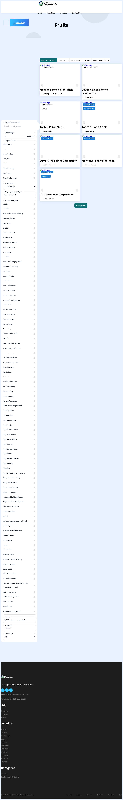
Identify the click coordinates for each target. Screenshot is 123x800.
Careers (4, 711)
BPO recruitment (9, 233)
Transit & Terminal (10, 178)
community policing (10, 266)
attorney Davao (9, 218)
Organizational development (13, 502)
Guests (4, 774)
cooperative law (9, 276)
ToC (120, 795)
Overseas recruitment (11, 507)
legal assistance (9, 435)
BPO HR (5, 228)
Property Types (10, 141)
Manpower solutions (10, 487)
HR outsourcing (9, 396)
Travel (44, 109)
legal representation (10, 449)
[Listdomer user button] (6, 22)
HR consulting (8, 391)
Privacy (100, 795)
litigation (6, 468)
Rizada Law (7, 550)
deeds (5, 339)
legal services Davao (11, 459)
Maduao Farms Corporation (56, 89)
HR (4, 149)
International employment (12, 406)
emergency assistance (11, 348)
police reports (8, 526)
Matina (4, 752)
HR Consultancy (9, 387)
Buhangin (5, 755)
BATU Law (6, 223)
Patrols (5, 516)
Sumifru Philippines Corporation (58, 160)
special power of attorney (12, 559)
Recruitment (7, 540)
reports (5, 545)
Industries (51, 13)
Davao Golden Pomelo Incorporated (95, 91)
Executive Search (9, 367)
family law (7, 372)
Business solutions (10, 242)
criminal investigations (11, 300)
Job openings (8, 415)
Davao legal (7, 329)
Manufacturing (8, 168)
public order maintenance (12, 531)
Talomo (4, 758)
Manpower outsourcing (11, 478)
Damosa (5, 745)
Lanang (4, 742)
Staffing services (9, 564)
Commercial (89, 109)
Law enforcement (9, 420)
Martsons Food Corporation (98, 160)
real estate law (8, 535)
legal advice (7, 425)
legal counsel (8, 444)
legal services (8, 454)
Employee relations (10, 358)
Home (39, 13)
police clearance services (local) (15, 521)
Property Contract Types (14, 192)
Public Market (47, 104)
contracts (6, 271)
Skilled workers (8, 555)
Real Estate (7, 173)
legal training (8, 463)
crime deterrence (9, 286)
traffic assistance (9, 592)
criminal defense (9, 295)
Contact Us (76, 13)
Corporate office (48, 67)
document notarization (11, 343)
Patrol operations (9, 511)
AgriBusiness (89, 104)
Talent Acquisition (9, 574)
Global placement (10, 382)
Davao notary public (10, 334)
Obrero (4, 732)
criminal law (7, 305)
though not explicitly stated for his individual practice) (15, 585)
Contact (111, 795)
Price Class (9, 634)
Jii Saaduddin (19, 699)
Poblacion (5, 736)
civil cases (7, 252)
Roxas (3, 729)
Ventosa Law (8, 602)
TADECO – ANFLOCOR (94, 127)
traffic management (10, 597)
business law (8, 238)
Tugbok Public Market (52, 127)
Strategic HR (7, 569)
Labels (7, 617)
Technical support (10, 579)
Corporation (7, 144)
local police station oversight (14, 473)
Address (8, 625)
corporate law (8, 281)
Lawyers (6, 159)
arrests (5, 209)
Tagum (4, 739)
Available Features (12, 200)
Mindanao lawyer (9, 492)
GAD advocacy (9, 377)
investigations (8, 411)
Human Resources (10, 401)
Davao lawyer (8, 324)
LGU (4, 164)
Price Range (9, 133)
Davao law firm (8, 319)
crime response (9, 290)
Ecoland (4, 749)
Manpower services (10, 483)
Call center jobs (9, 247)
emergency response (11, 353)
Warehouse (7, 606)
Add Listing (20, 22)
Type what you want (12, 122)
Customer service (9, 310)
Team (3, 717)
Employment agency (11, 363)
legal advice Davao (10, 430)
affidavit (6, 204)
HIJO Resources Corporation (56, 194)
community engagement (12, 262)
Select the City (10, 183)
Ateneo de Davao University (13, 214)
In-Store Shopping (91, 67)
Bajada (4, 761)
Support (4, 714)
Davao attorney (9, 314)
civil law (6, 257)
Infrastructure (8, 154)
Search (79, 795)
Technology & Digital (10, 777)
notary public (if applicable (13, 497)
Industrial (45, 176)
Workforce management (12, 611)
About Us (63, 13)
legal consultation (10, 439)
